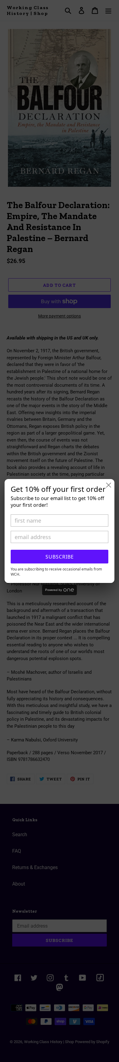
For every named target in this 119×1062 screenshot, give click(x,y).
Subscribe (59, 556)
